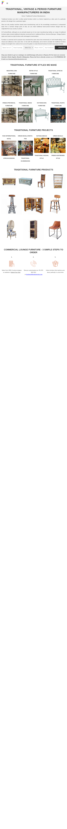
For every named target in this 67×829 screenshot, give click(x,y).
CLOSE (63, 391)
